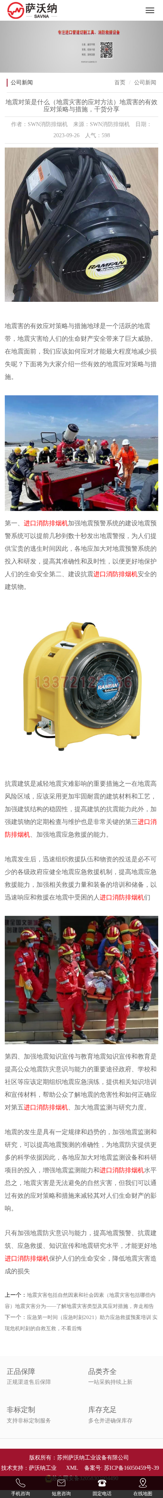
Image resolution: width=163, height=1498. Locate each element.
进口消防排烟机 (46, 523)
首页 (119, 82)
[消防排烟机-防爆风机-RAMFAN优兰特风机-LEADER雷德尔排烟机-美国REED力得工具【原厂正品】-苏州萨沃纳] (32, 10)
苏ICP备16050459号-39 (131, 1468)
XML (72, 1468)
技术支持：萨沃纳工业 (29, 1468)
